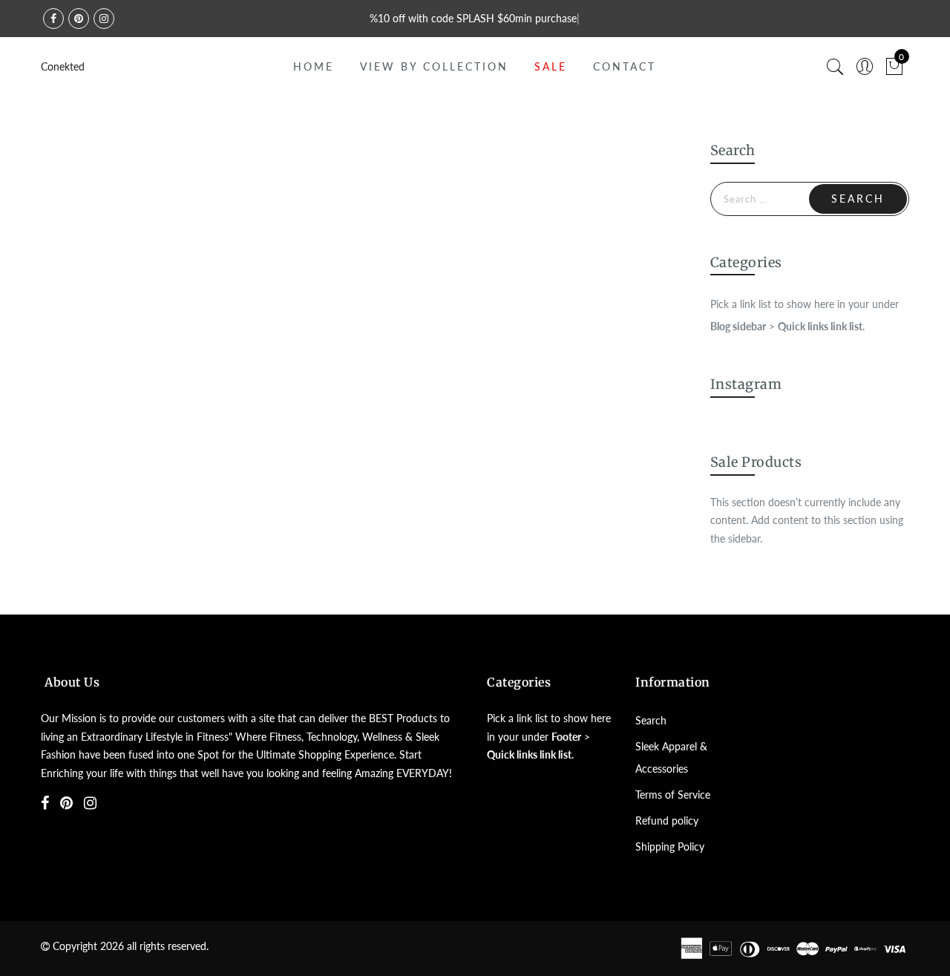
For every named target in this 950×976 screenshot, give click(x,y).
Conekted (63, 66)
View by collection (434, 66)
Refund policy (666, 820)
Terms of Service (672, 794)
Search (650, 720)
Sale (550, 66)
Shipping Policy (669, 846)
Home (313, 66)
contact (624, 66)
